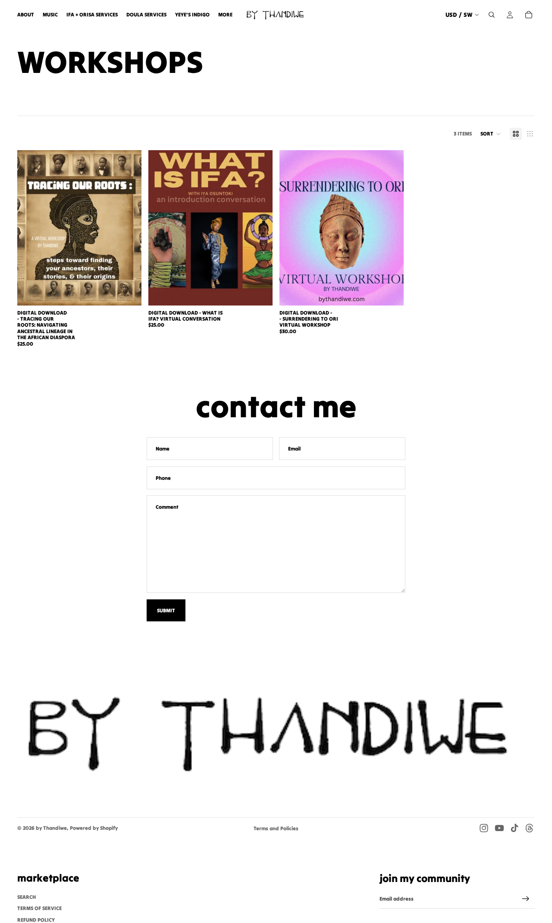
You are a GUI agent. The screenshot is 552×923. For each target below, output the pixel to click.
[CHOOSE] (128, 292)
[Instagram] (484, 828)
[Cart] (528, 14)
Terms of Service (39, 908)
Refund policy (36, 920)
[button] (490, 133)
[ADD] (259, 292)
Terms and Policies (276, 828)
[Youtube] (499, 828)
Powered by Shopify (94, 828)
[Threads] (529, 828)
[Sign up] (526, 899)
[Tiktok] (514, 828)
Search (26, 897)
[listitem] (225, 15)
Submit (166, 610)
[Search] (491, 14)
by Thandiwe (51, 828)
